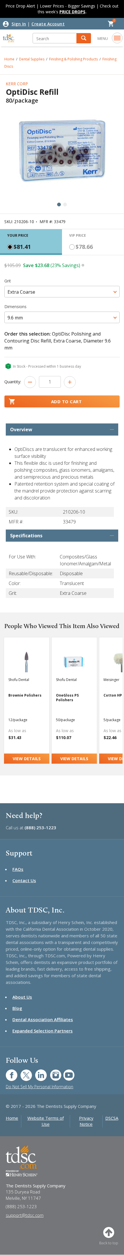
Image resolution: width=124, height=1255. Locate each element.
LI (36, 1072)
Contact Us (24, 880)
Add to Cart (66, 401)
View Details (27, 758)
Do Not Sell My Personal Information (39, 1086)
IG (52, 1072)
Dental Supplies (31, 59)
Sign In (19, 24)
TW (23, 1072)
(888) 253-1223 (40, 827)
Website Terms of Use (45, 1121)
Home (12, 1118)
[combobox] (62, 291)
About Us (22, 997)
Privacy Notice (86, 1121)
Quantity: (12, 381)
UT (65, 1072)
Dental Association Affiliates (42, 1019)
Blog (17, 1008)
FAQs (17, 869)
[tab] (31, 242)
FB (8, 1072)
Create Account (48, 24)
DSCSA (111, 1118)
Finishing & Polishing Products (73, 59)
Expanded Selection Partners (42, 1031)
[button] (83, 38)
